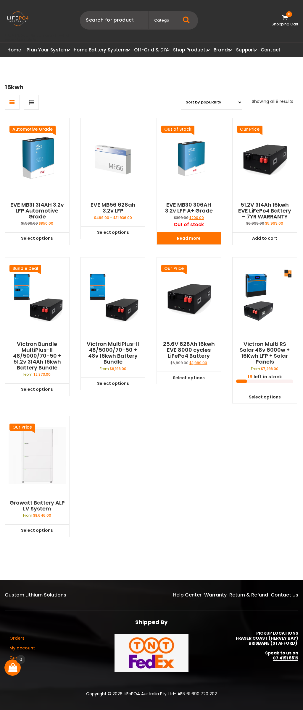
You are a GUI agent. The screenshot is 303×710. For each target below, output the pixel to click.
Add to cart (264, 238)
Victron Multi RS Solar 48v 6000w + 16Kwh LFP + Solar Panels (265, 352)
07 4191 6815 (285, 658)
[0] (12, 667)
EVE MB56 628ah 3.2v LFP (113, 208)
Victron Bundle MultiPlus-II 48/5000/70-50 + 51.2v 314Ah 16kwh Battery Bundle (37, 355)
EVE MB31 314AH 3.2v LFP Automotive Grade (37, 210)
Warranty (215, 594)
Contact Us (284, 594)
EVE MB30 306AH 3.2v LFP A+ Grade (189, 208)
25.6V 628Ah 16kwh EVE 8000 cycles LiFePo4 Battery (189, 350)
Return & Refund (248, 594)
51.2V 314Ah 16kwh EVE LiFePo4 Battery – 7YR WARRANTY (264, 210)
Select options (37, 238)
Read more (189, 238)
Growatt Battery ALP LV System (37, 506)
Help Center (187, 594)
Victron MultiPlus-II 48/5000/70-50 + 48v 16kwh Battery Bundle (113, 352)
